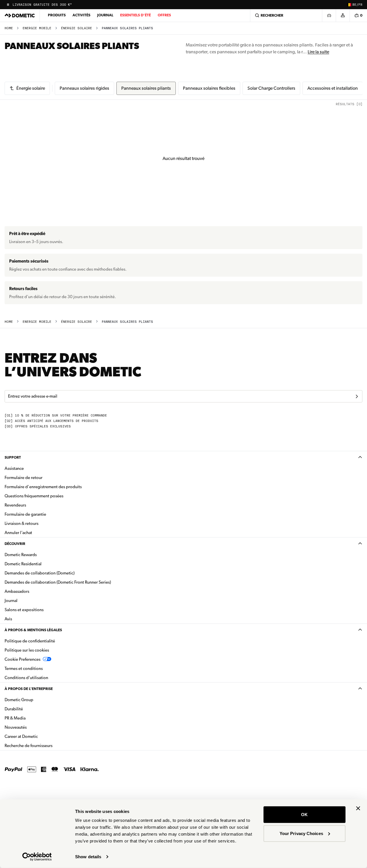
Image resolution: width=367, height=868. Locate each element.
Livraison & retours (21, 523)
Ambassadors (17, 591)
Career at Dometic (39, 736)
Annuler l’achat (18, 532)
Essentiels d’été (135, 15)
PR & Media (33, 718)
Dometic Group (37, 699)
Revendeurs (15, 505)
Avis (8, 618)
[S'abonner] (356, 396)
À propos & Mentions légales (33, 630)
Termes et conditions (24, 668)
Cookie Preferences (22, 659)
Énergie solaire (76, 28)
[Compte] (343, 15)
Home (9, 28)
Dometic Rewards (21, 554)
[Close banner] (358, 808)
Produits (57, 15)
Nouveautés (34, 727)
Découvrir (15, 543)
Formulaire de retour (23, 477)
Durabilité (14, 708)
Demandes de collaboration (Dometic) (40, 573)
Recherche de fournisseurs (28, 745)
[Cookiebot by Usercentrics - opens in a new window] (37, 857)
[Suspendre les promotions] (8, 4)
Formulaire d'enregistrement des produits (43, 486)
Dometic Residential (41, 563)
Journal (105, 15)
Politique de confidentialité (30, 641)
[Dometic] (20, 15)
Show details (88, 856)
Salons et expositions (24, 609)
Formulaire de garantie (25, 514)
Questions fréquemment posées (34, 495)
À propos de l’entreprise (29, 689)
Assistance (14, 468)
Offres (164, 15)
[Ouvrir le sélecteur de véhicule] (329, 15)
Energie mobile (37, 28)
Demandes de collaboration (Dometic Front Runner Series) (58, 582)
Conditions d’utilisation (26, 677)
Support (13, 457)
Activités (81, 15)
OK (304, 814)
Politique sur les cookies (27, 650)
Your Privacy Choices (301, 833)
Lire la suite (318, 51)
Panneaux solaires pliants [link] (127, 28)
